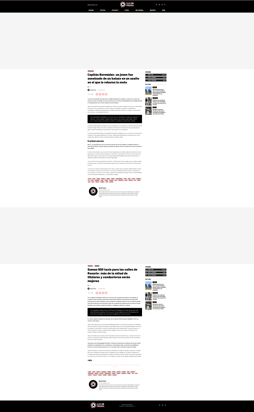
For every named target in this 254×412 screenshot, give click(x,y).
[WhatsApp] (103, 94)
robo (89, 181)
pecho (126, 180)
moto (116, 180)
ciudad (125, 178)
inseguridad (97, 180)
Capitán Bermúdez (119, 178)
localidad (111, 180)
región (139, 180)
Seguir (164, 77)
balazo (94, 178)
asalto (89, 178)
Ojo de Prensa (93, 89)
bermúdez (103, 178)
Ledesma (106, 180)
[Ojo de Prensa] (89, 90)
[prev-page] (146, 117)
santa (93, 181)
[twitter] (102, 198)
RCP (135, 180)
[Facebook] (156, 5)
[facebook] (99, 198)
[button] (164, 4)
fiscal (92, 180)
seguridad (102, 181)
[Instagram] (159, 5)
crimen (129, 178)
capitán (112, 178)
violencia (111, 181)
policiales (131, 180)
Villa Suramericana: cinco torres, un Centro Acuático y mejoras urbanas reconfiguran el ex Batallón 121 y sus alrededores (159, 92)
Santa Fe (97, 181)
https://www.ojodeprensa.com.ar (104, 189)
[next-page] (148, 117)
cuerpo (133, 178)
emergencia (139, 178)
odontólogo (121, 180)
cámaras (108, 178)
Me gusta (163, 74)
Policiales (91, 71)
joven (102, 180)
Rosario (154, 87)
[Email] (106, 94)
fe (88, 180)
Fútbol (154, 107)
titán (107, 181)
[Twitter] (162, 5)
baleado (98, 178)
